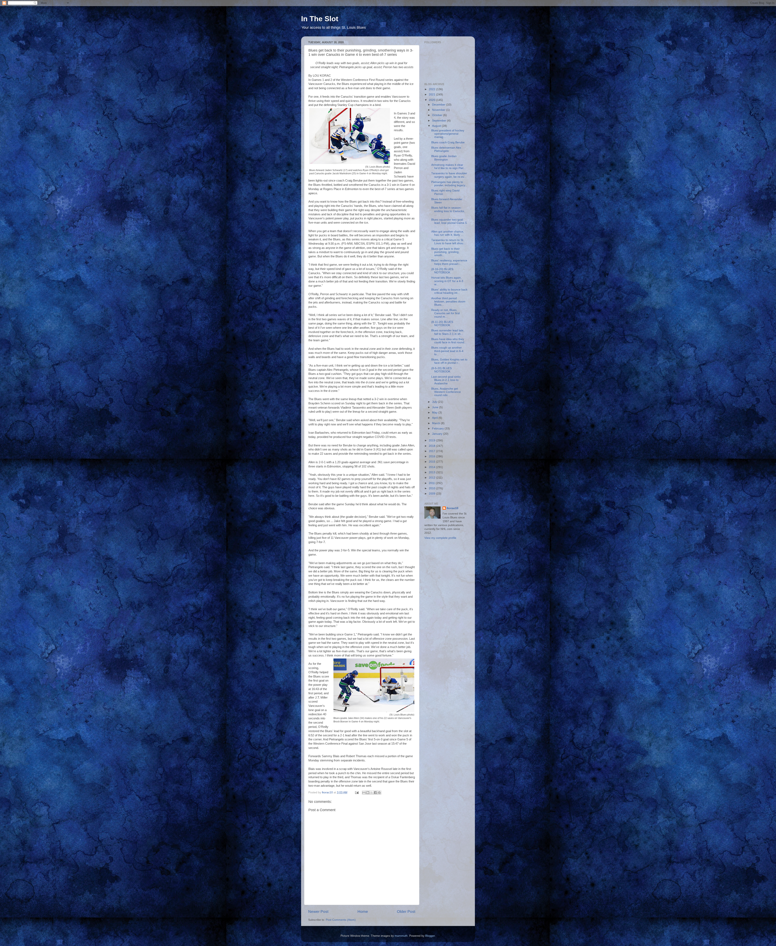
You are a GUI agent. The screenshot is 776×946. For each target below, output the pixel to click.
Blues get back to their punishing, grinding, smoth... (445, 252)
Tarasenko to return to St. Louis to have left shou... (448, 242)
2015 (432, 461)
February (438, 428)
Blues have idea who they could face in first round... (449, 341)
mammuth (401, 935)
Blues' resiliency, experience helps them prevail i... (449, 262)
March (436, 423)
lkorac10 (452, 508)
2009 (432, 493)
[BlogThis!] (368, 793)
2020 (432, 99)
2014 (432, 467)
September (439, 120)
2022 (432, 89)
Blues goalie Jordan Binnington (444, 158)
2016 (432, 456)
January (437, 433)
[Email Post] (357, 792)
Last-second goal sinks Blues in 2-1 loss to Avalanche (446, 380)
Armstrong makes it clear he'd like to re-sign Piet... (448, 166)
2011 (432, 483)
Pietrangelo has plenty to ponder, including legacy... (449, 184)
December (439, 104)
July (435, 401)
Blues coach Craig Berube (448, 142)
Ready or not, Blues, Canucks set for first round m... (445, 313)
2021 (432, 94)
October (437, 115)
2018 (432, 445)
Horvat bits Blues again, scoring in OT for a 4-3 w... (447, 281)
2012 (432, 477)
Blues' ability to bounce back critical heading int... (449, 291)
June (435, 407)
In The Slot (319, 19)
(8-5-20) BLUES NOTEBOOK (441, 370)
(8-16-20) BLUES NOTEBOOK (442, 271)
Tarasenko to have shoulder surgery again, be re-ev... (449, 175)
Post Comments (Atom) (341, 919)
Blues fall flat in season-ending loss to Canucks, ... (448, 211)
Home (362, 911)
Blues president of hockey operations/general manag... (447, 133)
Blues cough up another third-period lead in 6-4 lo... (447, 351)
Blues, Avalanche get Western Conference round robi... (446, 392)
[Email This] (364, 793)
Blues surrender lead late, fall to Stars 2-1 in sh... (447, 332)
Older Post (406, 911)
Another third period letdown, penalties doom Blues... (448, 301)
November (439, 109)
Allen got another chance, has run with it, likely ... (447, 233)
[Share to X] (372, 793)
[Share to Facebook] (375, 793)
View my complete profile (440, 537)
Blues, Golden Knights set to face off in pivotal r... (449, 361)
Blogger (430, 935)
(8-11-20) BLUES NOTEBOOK (442, 323)
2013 (432, 472)
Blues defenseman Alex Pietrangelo (446, 149)
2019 (432, 440)
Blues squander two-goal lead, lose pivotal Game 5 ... (449, 223)
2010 (432, 488)
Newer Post (318, 911)
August (437, 125)
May (435, 412)
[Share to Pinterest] (379, 793)
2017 (432, 451)
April (435, 417)
